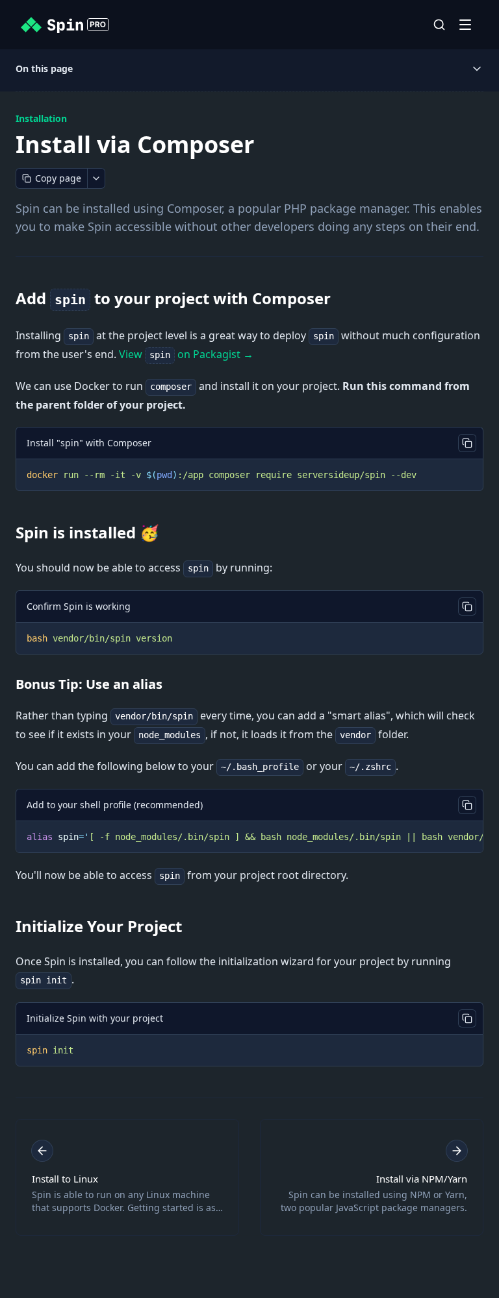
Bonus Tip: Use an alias (89, 684)
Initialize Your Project (99, 926)
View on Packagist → (186, 354)
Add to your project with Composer (173, 298)
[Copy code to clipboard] (467, 443)
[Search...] (439, 24)
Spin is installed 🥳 (87, 532)
